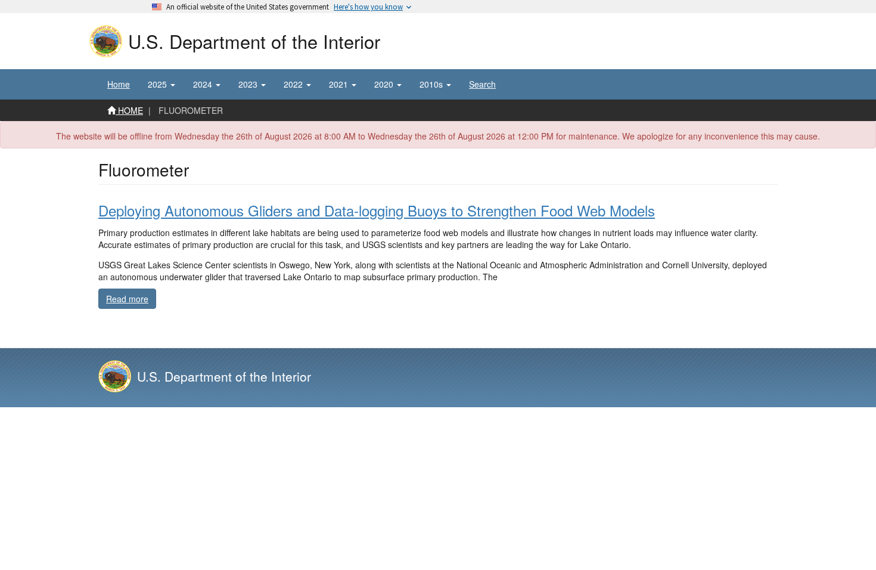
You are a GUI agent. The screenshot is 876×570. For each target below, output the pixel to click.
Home (118, 84)
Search (482, 84)
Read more (131, 299)
